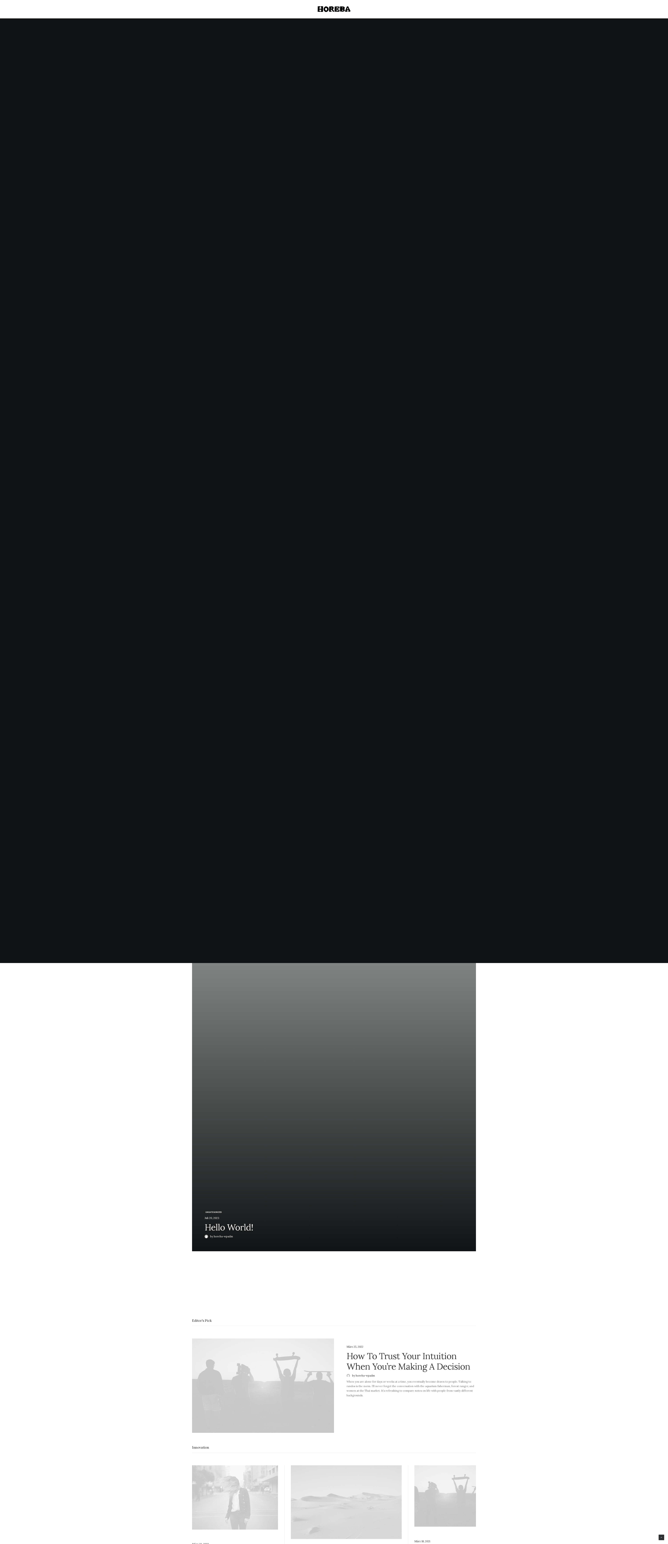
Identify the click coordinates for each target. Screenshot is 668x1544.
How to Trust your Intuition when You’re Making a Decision (408, 1361)
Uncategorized (213, 1212)
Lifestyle (352, 1341)
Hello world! (229, 1227)
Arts (361, 1341)
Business (204, 1538)
